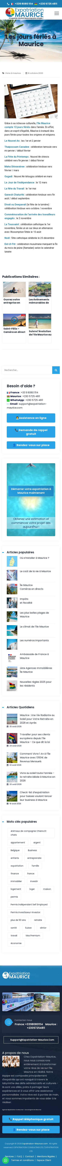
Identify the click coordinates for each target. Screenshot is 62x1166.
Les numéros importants (34, 640)
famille (35, 865)
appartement (18, 842)
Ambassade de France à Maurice (34, 656)
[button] (31, 1039)
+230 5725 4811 (48, 3)
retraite (38, 920)
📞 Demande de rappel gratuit (31, 432)
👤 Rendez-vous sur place (31, 445)
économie (16, 943)
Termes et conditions (22, 1160)
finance (15, 873)
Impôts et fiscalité (26, 600)
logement (16, 889)
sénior (43, 927)
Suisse (28, 927)
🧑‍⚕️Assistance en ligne (31, 418)
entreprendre (34, 858)
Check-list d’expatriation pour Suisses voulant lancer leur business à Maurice (36, 796)
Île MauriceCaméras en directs (31, 587)
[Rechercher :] (31, 370)
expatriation (17, 865)
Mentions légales (46, 1156)
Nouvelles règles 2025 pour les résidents (36, 683)
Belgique (15, 850)
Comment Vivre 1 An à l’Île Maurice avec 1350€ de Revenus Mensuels (35, 757)
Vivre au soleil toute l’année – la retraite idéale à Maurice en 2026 (37, 776)
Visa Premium (33, 935)
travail (14, 935)
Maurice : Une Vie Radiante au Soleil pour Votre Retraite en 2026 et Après (37, 719)
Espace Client (44, 1160)
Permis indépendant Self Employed (29, 904)
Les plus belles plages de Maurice (34, 614)
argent (36, 842)
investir (34, 881)
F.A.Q (19, 1156)
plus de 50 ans (18, 920)
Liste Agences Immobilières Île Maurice (36, 670)
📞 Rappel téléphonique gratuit (31, 1119)
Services (9, 1156)
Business (32, 850)
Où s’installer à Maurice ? (34, 558)
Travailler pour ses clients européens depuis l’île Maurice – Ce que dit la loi (35, 738)
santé (14, 927)
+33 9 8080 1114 (29, 392)
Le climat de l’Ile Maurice (34, 626)
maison (47, 889)
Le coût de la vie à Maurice (35, 571)
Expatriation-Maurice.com (35, 1143)
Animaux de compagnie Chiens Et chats (28, 832)
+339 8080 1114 (24, 3)
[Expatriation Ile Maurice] (24, 13)
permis (14, 896)
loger (32, 889)
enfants (15, 858)
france (30, 873)
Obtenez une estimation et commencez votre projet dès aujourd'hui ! (31, 523)
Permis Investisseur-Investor (25, 912)
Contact (29, 1156)
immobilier (16, 881)
